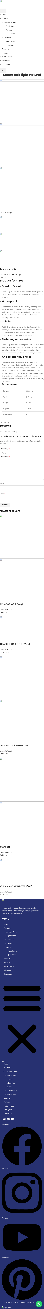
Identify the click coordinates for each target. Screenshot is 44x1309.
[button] (39, 1304)
